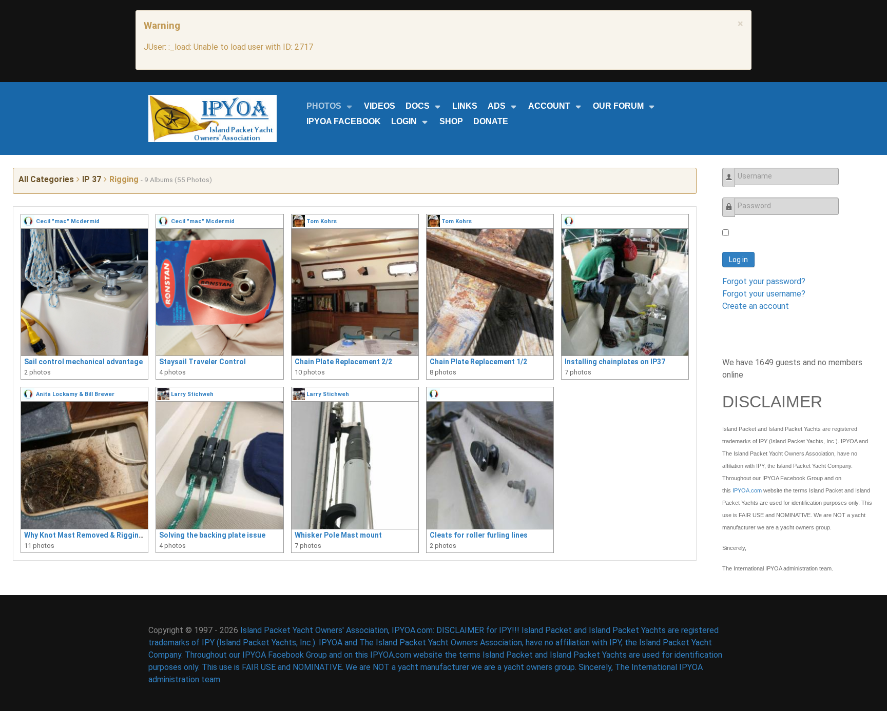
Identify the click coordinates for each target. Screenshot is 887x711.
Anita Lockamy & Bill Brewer (75, 394)
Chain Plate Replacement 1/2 (478, 362)
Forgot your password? (763, 281)
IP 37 (91, 179)
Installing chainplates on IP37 (615, 362)
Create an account (755, 306)
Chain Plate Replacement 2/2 (343, 362)
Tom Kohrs (321, 221)
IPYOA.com (747, 490)
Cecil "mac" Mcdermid (68, 221)
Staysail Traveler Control (202, 362)
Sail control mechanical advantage (83, 362)
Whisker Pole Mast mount (338, 535)
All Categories (46, 179)
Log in (738, 259)
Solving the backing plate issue (212, 535)
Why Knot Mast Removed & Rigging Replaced (100, 535)
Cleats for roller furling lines (479, 535)
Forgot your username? (763, 294)
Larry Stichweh (192, 394)
